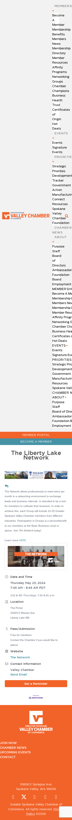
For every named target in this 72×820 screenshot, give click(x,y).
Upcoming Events (15, 752)
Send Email (18, 674)
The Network (20, 657)
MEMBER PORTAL (36, 435)
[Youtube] (56, 796)
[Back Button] (6, 486)
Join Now (8, 742)
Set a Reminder (36, 683)
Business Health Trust (59, 100)
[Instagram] (34, 796)
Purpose (58, 246)
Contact (8, 757)
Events (57, 142)
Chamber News (13, 747)
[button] (67, 216)
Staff (56, 251)
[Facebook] (13, 796)
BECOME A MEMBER (36, 441)
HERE (22, 540)
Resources (60, 204)
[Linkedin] (45, 796)
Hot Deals (59, 341)
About (58, 397)
